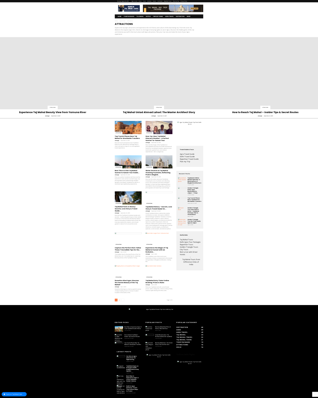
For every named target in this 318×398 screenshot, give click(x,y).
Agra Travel (169, 16)
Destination (180, 16)
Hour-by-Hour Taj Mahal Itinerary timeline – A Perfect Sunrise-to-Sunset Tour (157, 138)
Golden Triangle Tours (189, 247)
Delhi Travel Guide (187, 156)
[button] (201, 16)
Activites (149, 1)
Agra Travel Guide (187, 154)
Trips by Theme (158, 16)
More (188, 16)
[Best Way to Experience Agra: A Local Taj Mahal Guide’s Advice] (119, 329)
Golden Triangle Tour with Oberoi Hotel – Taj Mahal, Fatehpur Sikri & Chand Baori (193, 211)
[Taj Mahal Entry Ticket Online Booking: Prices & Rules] (159, 271)
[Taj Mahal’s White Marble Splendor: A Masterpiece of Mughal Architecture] (182, 181)
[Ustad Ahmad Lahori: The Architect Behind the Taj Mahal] (150, 337)
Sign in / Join (134, 1)
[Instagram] (193, 1)
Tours (144, 1)
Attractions (53, 107)
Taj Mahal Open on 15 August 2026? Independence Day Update (132, 368)
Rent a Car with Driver (189, 252)
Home (140, 1)
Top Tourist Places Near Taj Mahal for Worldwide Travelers (127, 137)
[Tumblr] (196, 1)
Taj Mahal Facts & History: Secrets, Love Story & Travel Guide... (126, 209)
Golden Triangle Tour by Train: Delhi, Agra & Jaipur (194, 221)
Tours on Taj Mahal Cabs (14, 394)
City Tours (184, 249)
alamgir (47, 116)
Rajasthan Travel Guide (189, 159)
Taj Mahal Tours (186, 239)
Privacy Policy (184, 1)
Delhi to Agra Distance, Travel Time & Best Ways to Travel (132, 388)
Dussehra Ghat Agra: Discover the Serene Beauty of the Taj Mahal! (127, 282)
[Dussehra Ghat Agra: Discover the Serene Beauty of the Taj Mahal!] (128, 271)
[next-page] (123, 300)
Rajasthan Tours (167, 1)
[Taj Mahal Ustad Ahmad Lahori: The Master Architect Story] (159, 77)
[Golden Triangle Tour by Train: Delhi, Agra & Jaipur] (182, 223)
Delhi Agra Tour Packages (190, 242)
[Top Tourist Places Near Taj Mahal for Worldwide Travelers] (128, 127)
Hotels (154, 1)
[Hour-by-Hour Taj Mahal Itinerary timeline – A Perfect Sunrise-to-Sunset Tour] (159, 127)
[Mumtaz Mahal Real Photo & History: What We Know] (150, 329)
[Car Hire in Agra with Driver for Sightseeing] (121, 359)
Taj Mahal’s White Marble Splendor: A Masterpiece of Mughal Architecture (194, 180)
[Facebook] (191, 1)
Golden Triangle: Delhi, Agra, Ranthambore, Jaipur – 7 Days (193, 190)
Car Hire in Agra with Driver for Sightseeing (131, 357)
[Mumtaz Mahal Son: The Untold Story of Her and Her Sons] (150, 346)
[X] (199, 1)
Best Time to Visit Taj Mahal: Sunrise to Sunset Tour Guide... (127, 172)
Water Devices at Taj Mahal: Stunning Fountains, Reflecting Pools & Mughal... (158, 173)
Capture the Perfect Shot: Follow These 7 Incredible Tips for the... (128, 249)
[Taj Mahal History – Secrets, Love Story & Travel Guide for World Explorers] (159, 198)
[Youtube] (202, 1)
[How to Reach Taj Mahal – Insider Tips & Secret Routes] (119, 338)
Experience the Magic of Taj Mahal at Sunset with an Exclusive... (157, 250)
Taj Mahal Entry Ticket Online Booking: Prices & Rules (157, 281)
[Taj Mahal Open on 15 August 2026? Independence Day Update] (121, 369)
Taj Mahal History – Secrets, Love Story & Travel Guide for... (159, 208)
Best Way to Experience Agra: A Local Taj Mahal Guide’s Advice (132, 378)
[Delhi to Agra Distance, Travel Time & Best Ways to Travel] (121, 389)
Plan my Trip (176, 1)
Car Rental (160, 1)
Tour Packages (129, 16)
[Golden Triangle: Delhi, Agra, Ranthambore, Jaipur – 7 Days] (182, 191)
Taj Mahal (140, 16)
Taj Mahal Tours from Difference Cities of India (191, 262)
